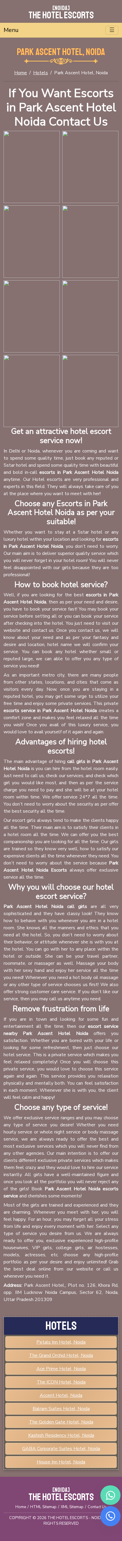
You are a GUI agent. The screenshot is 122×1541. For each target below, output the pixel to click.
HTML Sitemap (43, 1507)
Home (20, 73)
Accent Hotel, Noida (61, 1395)
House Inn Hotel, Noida (61, 1462)
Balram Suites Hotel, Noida (61, 1408)
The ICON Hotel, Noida (61, 1382)
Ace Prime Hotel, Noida (61, 1369)
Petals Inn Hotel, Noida (61, 1342)
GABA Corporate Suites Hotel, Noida (61, 1448)
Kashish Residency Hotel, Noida (61, 1435)
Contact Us (97, 1507)
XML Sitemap (72, 1507)
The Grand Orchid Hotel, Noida (61, 1355)
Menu (11, 30)
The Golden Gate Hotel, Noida (61, 1422)
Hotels (40, 73)
